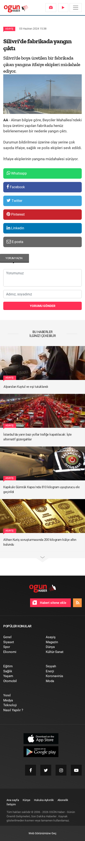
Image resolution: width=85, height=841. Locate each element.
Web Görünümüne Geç (42, 833)
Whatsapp (18, 173)
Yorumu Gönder (42, 306)
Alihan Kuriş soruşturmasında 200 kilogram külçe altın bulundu (39, 542)
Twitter (16, 201)
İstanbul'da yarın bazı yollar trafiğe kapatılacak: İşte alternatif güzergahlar (37, 437)
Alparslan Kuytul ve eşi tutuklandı (25, 387)
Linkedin (17, 228)
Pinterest (17, 214)
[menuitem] (50, 7)
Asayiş (9, 28)
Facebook (17, 187)
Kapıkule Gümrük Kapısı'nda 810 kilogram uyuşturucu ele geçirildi (41, 489)
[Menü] (76, 7)
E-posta (17, 242)
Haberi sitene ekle (52, 603)
